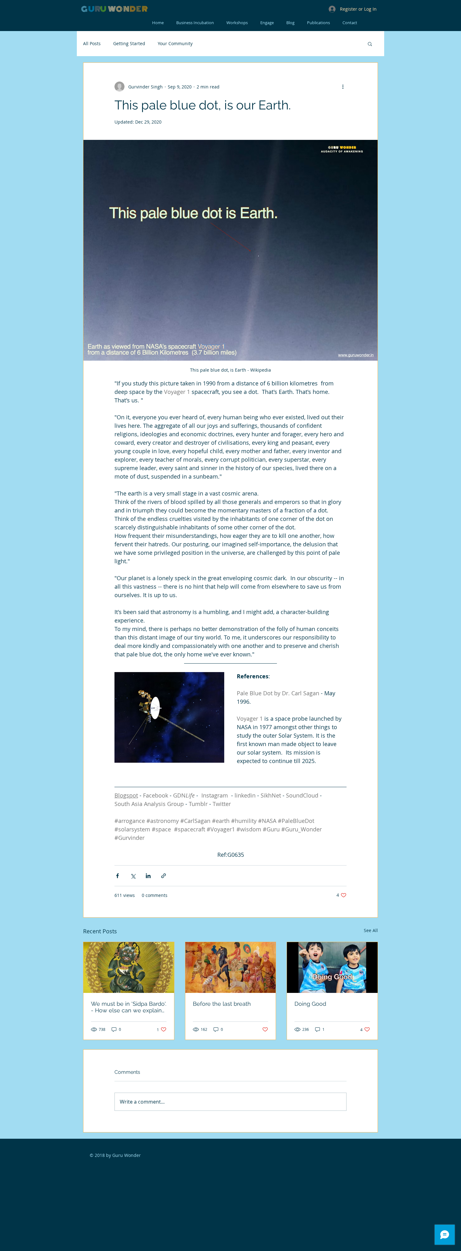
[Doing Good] (332, 967)
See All (371, 930)
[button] (370, 43)
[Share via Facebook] (117, 876)
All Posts (92, 43)
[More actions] (343, 86)
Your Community (175, 43)
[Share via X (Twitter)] (133, 876)
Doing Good (310, 1003)
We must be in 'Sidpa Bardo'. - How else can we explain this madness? (128, 1007)
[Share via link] (164, 876)
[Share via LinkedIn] (148, 876)
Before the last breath (222, 1003)
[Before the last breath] (230, 967)
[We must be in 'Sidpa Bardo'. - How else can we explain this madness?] (128, 967)
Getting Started (129, 43)
